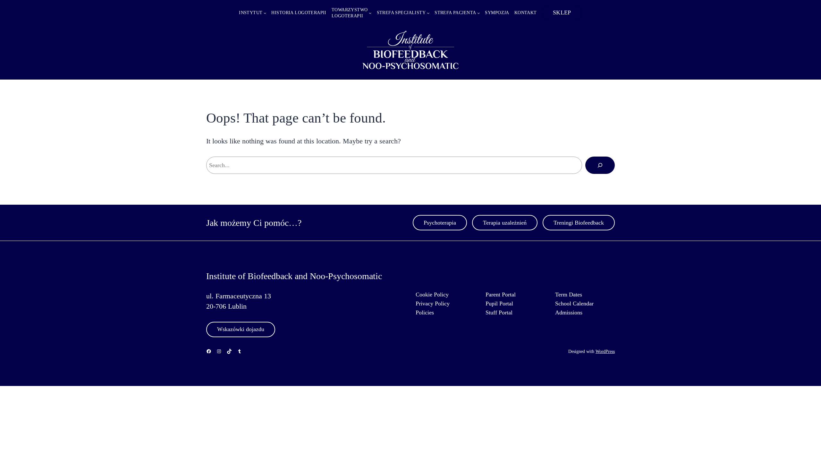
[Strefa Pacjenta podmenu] (478, 13)
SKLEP (562, 12)
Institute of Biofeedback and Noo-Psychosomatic (294, 276)
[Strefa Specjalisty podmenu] (428, 13)
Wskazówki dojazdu (240, 329)
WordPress (605, 351)
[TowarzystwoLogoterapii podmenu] (370, 13)
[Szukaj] (600, 165)
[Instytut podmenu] (265, 13)
